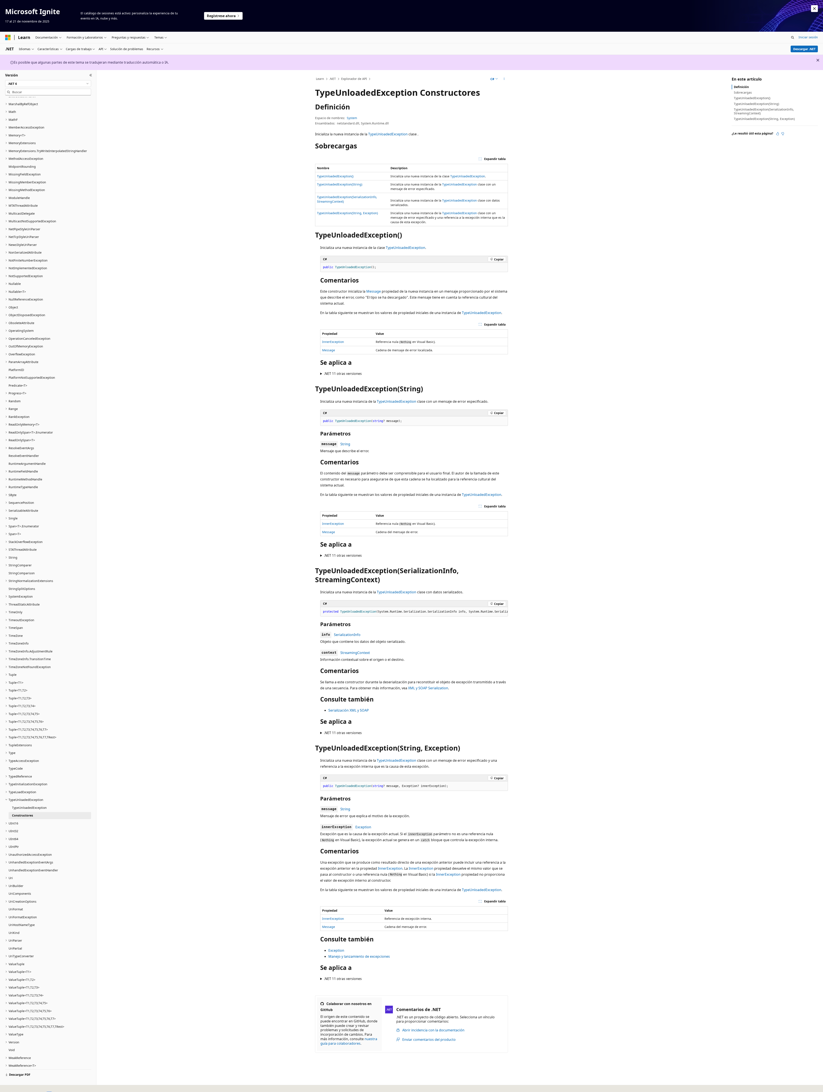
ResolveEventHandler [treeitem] (24, 456)
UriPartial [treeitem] (15, 948)
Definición (741, 87)
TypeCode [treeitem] (16, 768)
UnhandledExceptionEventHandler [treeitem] (33, 870)
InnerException (333, 342)
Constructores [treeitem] (22, 815)
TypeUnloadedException (388, 134)
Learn (320, 79)
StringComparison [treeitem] (22, 573)
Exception (363, 827)
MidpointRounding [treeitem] (22, 167)
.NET (332, 79)
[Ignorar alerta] (814, 8)
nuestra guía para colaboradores (348, 1041)
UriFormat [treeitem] (16, 909)
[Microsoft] (8, 37)
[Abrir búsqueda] (792, 37)
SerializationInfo (347, 634)
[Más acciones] (504, 79)
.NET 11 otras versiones (343, 373)
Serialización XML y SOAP (348, 710)
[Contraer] (91, 75)
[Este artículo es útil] (777, 133)
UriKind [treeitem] (14, 933)
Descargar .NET (804, 49)
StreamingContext (355, 652)
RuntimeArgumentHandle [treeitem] (27, 464)
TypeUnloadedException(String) (339, 184)
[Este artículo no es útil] (782, 133)
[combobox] (48, 83)
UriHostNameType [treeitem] (22, 925)
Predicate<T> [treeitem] (18, 385)
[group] (414, 611)
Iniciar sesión (808, 37)
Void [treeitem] (12, 1050)
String (345, 444)
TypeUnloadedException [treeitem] (29, 808)
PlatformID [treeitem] (16, 370)
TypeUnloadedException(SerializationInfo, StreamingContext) (764, 111)
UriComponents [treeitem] (20, 894)
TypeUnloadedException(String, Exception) (347, 213)
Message (373, 291)
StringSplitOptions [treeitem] (22, 589)
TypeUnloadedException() (335, 176)
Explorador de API (354, 79)
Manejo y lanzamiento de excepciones (359, 956)
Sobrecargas (743, 92)
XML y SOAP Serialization (428, 688)
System (352, 118)
